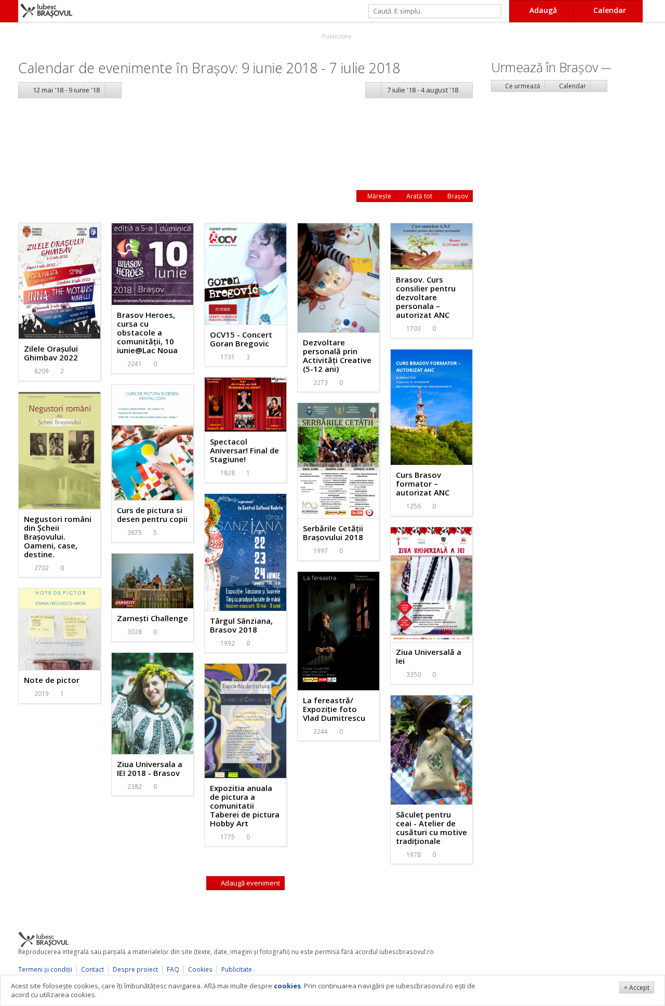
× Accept (636, 987)
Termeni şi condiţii (45, 969)
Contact (92, 969)
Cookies (200, 969)
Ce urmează (521, 86)
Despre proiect (135, 969)
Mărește (378, 196)
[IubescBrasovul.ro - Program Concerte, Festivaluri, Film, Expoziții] (9, 11)
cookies (287, 985)
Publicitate (336, 36)
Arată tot (418, 196)
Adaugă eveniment (249, 883)
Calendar (571, 86)
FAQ (173, 969)
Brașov (457, 196)
